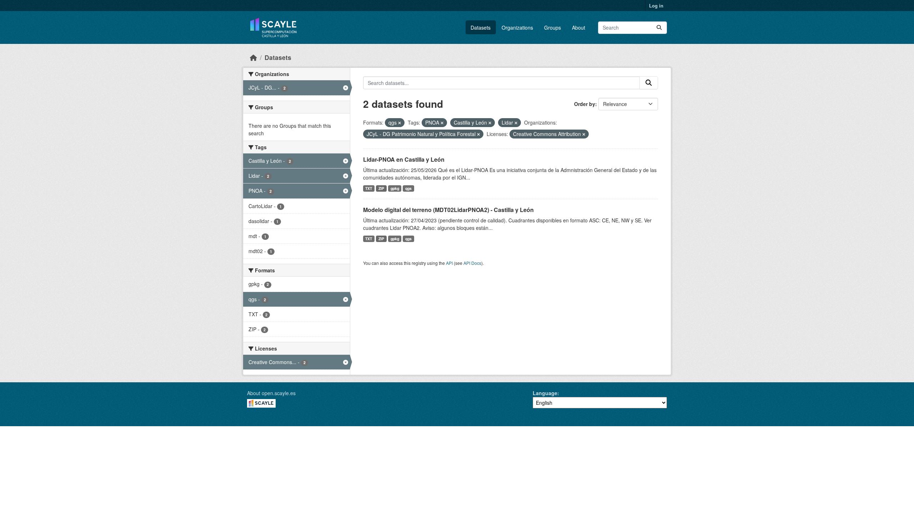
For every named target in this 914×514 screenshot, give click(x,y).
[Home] (253, 57)
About (578, 27)
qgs (408, 188)
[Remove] (399, 123)
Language (545, 393)
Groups (552, 27)
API (449, 263)
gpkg (395, 188)
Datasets (481, 27)
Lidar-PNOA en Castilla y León (404, 159)
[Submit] (659, 27)
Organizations (517, 27)
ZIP (381, 188)
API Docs (472, 263)
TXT (368, 188)
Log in (656, 5)
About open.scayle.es (271, 393)
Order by (584, 103)
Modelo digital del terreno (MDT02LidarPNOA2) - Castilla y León (448, 210)
